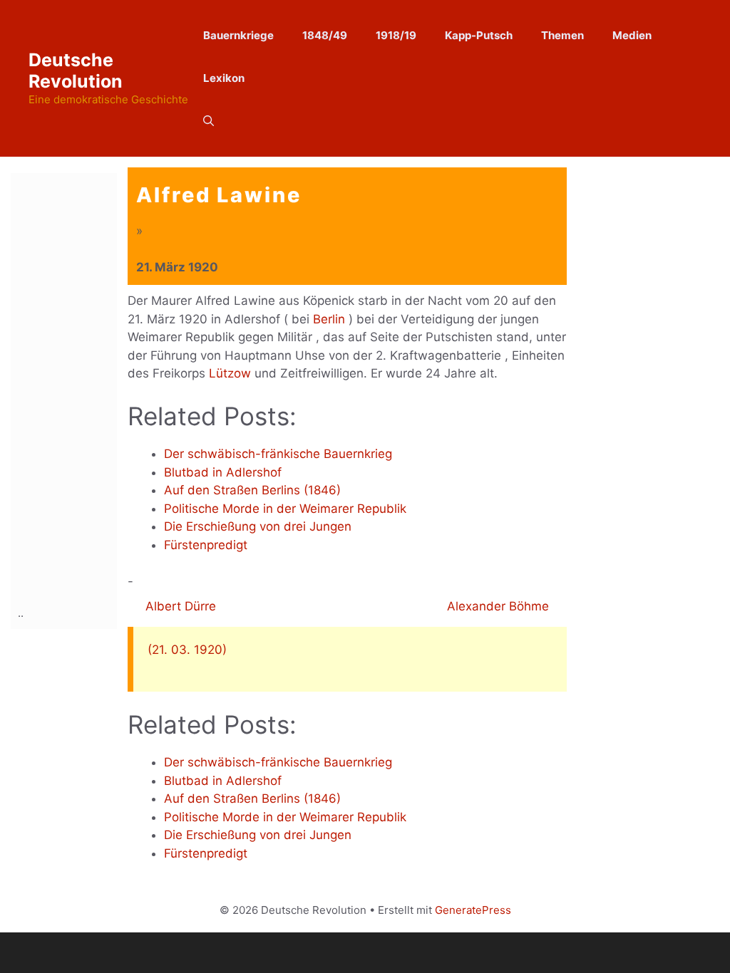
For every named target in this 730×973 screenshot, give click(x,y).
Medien (632, 35)
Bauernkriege (238, 35)
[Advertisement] (75, 386)
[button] (208, 121)
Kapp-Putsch (479, 35)
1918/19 (396, 35)
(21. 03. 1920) (187, 649)
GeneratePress (473, 910)
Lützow (230, 373)
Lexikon (224, 78)
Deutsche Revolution (76, 70)
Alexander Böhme (499, 606)
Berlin (329, 319)
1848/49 (324, 35)
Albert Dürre (179, 606)
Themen (562, 35)
